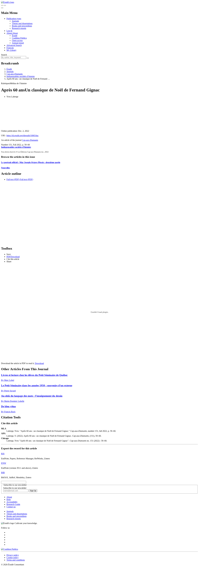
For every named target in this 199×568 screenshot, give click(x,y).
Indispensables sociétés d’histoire (20, 76)
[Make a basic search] (2, 5)
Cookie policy (12, 557)
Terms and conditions (15, 560)
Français (10, 48)
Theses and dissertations (22, 23)
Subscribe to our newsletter (14, 488)
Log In (9, 31)
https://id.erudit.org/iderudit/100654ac (22, 135)
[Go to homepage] (7, 2)
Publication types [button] (13, 18)
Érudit (14, 35)
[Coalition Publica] (9, 549)
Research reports (19, 28)
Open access (17, 40)
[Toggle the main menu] (2, 7)
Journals (15, 21)
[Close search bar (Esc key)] (5, 5)
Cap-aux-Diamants (14, 74)
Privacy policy (12, 555)
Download (39, 363)
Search (4, 55)
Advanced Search (14, 45)
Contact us (11, 507)
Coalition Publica (19, 38)
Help (8, 499)
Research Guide (13, 504)
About (15, 33)
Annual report (18, 43)
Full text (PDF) (12, 179)
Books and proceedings (22, 26)
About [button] (9, 33)
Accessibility (11, 502)
